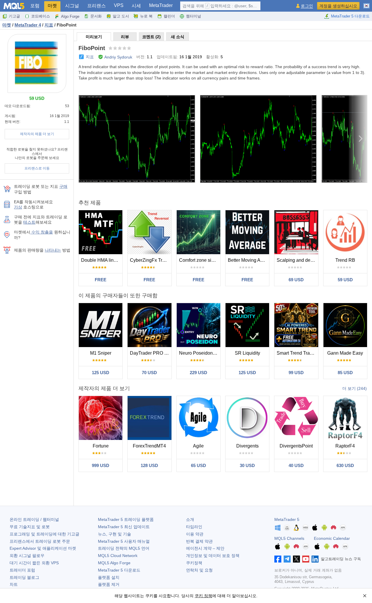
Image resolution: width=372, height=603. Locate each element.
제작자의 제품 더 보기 (37, 134)
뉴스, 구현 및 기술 (114, 534)
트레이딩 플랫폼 (126, 519)
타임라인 (194, 526)
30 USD (247, 465)
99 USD (296, 372)
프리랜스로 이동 (37, 168)
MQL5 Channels (289, 538)
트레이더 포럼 (22, 570)
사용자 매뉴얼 (124, 541)
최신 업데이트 (124, 526)
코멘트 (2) (151, 36)
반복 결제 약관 (199, 541)
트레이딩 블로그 (24, 577)
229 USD (198, 372)
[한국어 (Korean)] (366, 3)
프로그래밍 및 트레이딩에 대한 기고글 (44, 534)
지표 (90, 56)
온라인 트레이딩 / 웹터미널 (34, 519)
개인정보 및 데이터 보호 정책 (212, 555)
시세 (136, 5)
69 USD (296, 279)
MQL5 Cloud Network (117, 555)
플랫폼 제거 (108, 584)
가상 (18, 207)
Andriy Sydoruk (118, 57)
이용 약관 (194, 534)
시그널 (72, 5)
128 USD (149, 465)
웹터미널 (193, 16)
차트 (14, 584)
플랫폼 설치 (108, 577)
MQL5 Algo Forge (114, 562)
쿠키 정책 (203, 595)
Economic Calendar (332, 538)
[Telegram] (287, 559)
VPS (119, 5)
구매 (63, 186)
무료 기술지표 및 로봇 (30, 526)
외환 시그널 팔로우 (27, 555)
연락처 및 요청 (199, 570)
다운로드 (119, 570)
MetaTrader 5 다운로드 (350, 16)
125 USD (100, 372)
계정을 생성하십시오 (338, 5)
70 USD (149, 372)
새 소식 (177, 36)
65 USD (198, 465)
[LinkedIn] (315, 559)
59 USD (345, 279)
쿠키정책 (194, 562)
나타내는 (53, 250)
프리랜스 (96, 5)
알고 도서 (121, 16)
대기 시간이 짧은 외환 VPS (34, 562)
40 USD (296, 465)
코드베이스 (40, 16)
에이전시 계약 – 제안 (205, 548)
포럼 (35, 5)
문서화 (96, 16)
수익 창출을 (41, 232)
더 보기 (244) (354, 388)
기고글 (14, 16)
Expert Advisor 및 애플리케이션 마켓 (43, 548)
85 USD (345, 372)
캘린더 (169, 16)
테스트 (29, 222)
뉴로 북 (146, 16)
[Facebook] (277, 559)
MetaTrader (161, 5)
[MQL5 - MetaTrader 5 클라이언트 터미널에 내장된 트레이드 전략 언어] (13, 6)
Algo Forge (70, 16)
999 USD (100, 465)
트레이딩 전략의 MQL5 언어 (123, 548)
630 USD (345, 465)
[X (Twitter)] (296, 559)
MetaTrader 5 (286, 519)
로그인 (307, 6)
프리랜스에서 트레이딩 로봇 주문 (40, 541)
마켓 (52, 5)
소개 (190, 519)
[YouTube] (305, 559)
